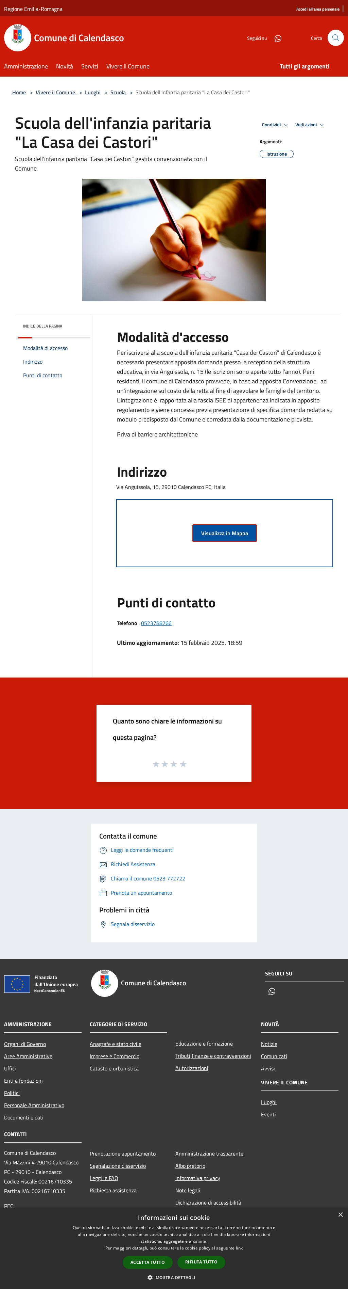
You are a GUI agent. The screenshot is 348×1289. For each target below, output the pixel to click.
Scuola (118, 92)
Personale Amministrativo (34, 1105)
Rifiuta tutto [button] (201, 1262)
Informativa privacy (197, 1178)
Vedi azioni (306, 124)
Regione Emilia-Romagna (33, 9)
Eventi (268, 1114)
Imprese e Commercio (114, 1056)
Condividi (272, 124)
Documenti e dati (24, 1117)
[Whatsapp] (275, 37)
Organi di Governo (25, 1044)
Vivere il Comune (56, 92)
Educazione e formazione (204, 1043)
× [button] (340, 1215)
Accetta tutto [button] (147, 1262)
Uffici (10, 1068)
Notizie (269, 1044)
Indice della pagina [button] (42, 326)
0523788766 (156, 623)
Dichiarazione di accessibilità (208, 1202)
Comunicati (274, 1056)
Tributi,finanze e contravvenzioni (213, 1056)
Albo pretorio (190, 1166)
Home (19, 92)
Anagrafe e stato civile (115, 1044)
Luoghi (93, 92)
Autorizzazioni (191, 1068)
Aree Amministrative (28, 1056)
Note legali (187, 1190)
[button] (174, 1277)
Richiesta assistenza (113, 1190)
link (239, 1248)
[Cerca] (336, 38)
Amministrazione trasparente (209, 1153)
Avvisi (268, 1068)
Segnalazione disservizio (118, 1166)
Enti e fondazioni (23, 1081)
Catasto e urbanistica (114, 1068)
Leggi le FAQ (104, 1178)
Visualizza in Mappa (224, 533)
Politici (12, 1093)
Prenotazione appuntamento (123, 1153)
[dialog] (174, 1248)
